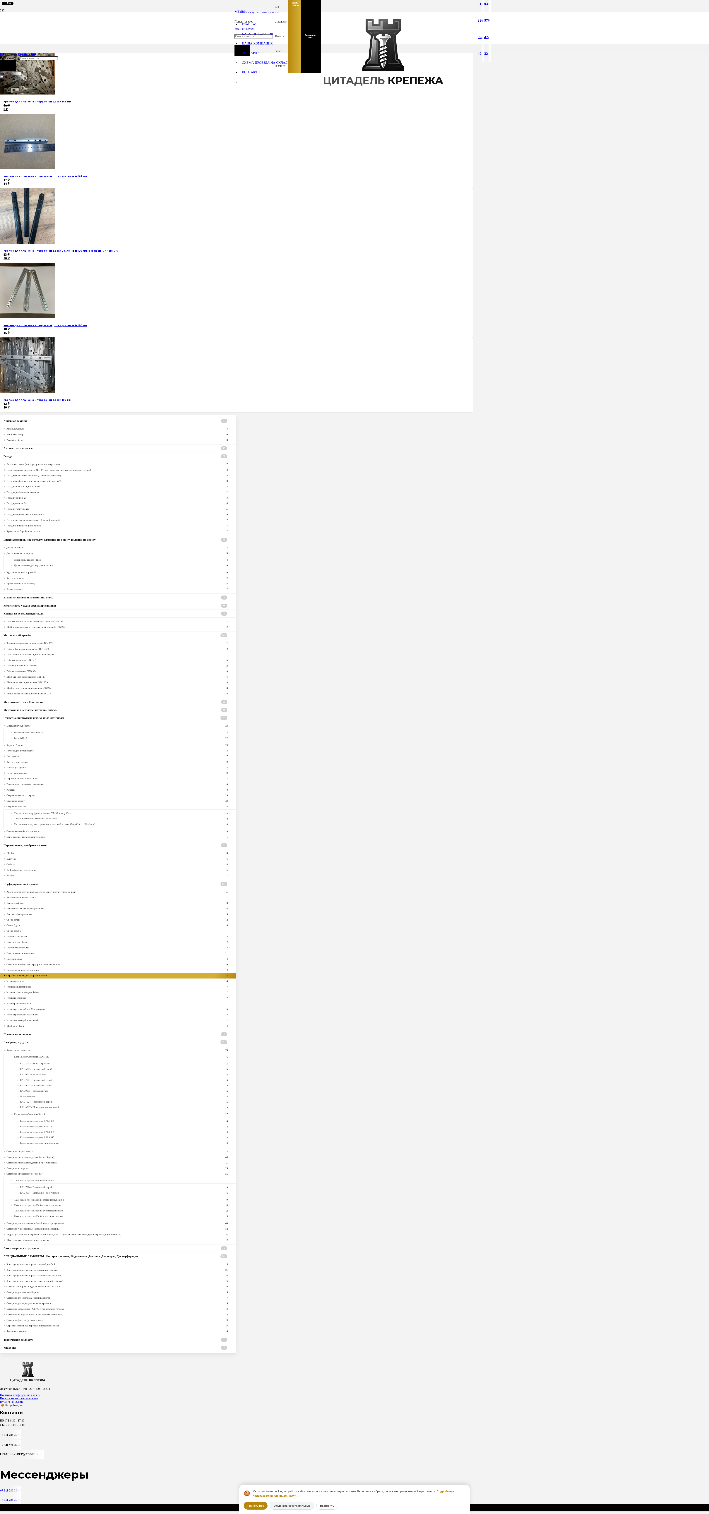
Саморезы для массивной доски (117, 1292)
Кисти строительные (117, 762)
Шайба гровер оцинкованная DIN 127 (117, 676)
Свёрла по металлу (117, 806)
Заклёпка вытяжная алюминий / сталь (114, 597)
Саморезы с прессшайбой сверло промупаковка (121, 1216)
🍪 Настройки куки (11, 1405)
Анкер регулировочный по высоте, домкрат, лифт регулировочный (117, 891)
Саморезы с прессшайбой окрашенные (121, 1180)
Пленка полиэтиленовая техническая (117, 784)
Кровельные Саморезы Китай (121, 1114)
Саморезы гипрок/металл (117, 1151)
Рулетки (117, 789)
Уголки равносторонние (117, 1003)
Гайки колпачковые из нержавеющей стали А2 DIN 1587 (117, 621)
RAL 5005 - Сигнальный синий (124, 1069)
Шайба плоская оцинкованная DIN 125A (117, 682)
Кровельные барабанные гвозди (117, 531)
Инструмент (117, 756)
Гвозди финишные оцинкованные (117, 525)
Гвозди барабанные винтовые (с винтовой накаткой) (117, 475)
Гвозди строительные (117, 508)
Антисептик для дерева (114, 448)
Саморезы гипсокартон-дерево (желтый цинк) (117, 1157)
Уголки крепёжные (117, 997)
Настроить (327, 1505)
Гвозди (114, 456)
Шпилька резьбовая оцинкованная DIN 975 (117, 693)
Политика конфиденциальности (20, 1395)
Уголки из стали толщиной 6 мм (117, 992)
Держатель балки (117, 903)
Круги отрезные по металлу (117, 583)
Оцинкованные (124, 1096)
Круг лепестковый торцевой (117, 572)
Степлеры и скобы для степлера (117, 831)
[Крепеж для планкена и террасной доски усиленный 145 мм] (27, 168)
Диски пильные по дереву (117, 553)
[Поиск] (8, 65)
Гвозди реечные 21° (117, 497)
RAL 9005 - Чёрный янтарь (124, 1091)
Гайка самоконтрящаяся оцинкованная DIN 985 (117, 654)
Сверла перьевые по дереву (117, 795)
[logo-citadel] (383, 90)
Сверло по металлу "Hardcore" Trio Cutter (121, 818)
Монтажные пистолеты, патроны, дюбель (114, 709)
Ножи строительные (117, 773)
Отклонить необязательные (292, 1505)
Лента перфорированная (117, 914)
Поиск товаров (10, 58)
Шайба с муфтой (117, 1025)
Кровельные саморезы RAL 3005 (124, 1121)
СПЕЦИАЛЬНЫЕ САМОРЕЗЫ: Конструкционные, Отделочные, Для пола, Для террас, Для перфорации (115, 1256)
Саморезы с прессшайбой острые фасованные (121, 1205)
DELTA (117, 853)
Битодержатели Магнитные (121, 732)
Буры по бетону (117, 745)
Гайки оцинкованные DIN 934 (117, 665)
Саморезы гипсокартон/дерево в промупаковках (117, 1162)
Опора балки (117, 919)
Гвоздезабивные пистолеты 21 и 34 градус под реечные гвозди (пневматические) (117, 469)
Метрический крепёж (115, 635)
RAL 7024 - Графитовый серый (124, 1102)
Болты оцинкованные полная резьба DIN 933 (117, 643)
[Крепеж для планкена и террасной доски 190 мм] (27, 391)
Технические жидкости (114, 1339)
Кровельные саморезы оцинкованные (124, 1143)
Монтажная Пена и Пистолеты (114, 702)
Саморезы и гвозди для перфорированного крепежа (117, 964)
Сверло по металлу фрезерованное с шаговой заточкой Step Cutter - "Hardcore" (121, 824)
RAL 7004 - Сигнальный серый (124, 1080)
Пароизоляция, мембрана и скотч (114, 845)
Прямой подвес (117, 958)
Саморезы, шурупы (115, 1042)
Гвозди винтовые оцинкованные (117, 486)
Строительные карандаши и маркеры (117, 836)
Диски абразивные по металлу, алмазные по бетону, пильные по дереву (114, 539)
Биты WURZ (121, 738)
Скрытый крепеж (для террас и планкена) (117, 975)
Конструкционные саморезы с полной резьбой (117, 1264)
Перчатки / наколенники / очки (117, 778)
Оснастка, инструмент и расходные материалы (115, 717)
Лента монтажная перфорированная (117, 908)
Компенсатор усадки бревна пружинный (114, 605)
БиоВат (117, 875)
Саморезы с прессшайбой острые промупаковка (121, 1200)
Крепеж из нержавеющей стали (114, 613)
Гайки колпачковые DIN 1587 (117, 660)
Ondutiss (117, 864)
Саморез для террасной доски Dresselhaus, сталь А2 (117, 1286)
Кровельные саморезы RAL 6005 (124, 1132)
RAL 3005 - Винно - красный (124, 1063)
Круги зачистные (117, 578)
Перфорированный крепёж (115, 884)
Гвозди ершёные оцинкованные (117, 492)
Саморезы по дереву (117, 1168)
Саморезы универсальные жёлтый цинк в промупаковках (117, 1223)
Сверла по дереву (117, 800)
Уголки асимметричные (117, 986)
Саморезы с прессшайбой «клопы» (117, 1173)
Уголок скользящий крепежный (117, 1020)
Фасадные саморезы (117, 1331)
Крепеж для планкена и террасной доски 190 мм (37, 400)
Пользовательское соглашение (19, 1398)
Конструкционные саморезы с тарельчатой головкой (117, 1275)
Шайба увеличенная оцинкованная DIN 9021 (117, 687)
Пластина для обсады (117, 942)
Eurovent (117, 858)
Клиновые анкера (117, 434)
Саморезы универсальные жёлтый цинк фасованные (117, 1228)
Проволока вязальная (114, 1034)
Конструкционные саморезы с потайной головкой (117, 1269)
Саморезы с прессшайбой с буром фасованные (121, 1210)
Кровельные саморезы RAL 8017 (124, 1137)
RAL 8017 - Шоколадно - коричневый (124, 1107)
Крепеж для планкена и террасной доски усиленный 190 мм (45, 325)
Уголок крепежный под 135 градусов (117, 1009)
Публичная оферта (11, 1401)
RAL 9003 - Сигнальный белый (124, 1085)
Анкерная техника (114, 420)
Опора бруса (117, 925)
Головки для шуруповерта (117, 750)
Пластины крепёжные (117, 947)
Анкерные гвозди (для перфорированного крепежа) (117, 464)
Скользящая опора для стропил (117, 970)
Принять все (255, 1505)
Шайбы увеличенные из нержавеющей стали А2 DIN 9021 (117, 627)
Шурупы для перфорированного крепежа (117, 1240)
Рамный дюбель (117, 440)
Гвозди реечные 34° (117, 503)
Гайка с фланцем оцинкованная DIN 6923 (117, 649)
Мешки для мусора (117, 767)
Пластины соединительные (117, 953)
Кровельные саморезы (117, 1050)
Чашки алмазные (117, 589)
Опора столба (117, 930)
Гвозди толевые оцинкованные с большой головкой (117, 520)
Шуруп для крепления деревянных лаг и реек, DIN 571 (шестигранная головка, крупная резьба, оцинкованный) (117, 1234)
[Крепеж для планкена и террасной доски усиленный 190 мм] (27, 317)
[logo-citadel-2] (27, 138)
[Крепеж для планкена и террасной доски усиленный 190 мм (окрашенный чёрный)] (27, 242)
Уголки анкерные (117, 981)
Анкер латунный (117, 428)
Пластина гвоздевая (117, 936)
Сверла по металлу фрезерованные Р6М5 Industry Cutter (121, 813)
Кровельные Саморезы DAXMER (121, 1056)
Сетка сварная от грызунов (114, 1248)
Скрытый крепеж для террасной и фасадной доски (117, 1325)
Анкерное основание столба (117, 897)
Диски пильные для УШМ (121, 560)
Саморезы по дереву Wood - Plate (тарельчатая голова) (117, 1314)
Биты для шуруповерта (117, 725)
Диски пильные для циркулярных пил (121, 565)
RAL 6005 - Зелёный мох (124, 1074)
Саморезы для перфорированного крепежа (117, 1303)
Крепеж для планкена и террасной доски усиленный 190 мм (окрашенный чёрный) (61, 250)
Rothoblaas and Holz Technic (117, 869)
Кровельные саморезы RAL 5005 (124, 1126)
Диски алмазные (117, 547)
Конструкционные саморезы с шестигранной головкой (117, 1281)
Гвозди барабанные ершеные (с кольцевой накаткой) (117, 481)
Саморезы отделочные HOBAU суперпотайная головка (117, 1308)
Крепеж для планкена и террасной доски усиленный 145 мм (45, 176)
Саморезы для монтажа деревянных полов (117, 1297)
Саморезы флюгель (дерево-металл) (117, 1320)
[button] (239, 11)
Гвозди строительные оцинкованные (117, 514)
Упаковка (114, 1347)
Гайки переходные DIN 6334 (117, 671)
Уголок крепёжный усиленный (117, 1014)
